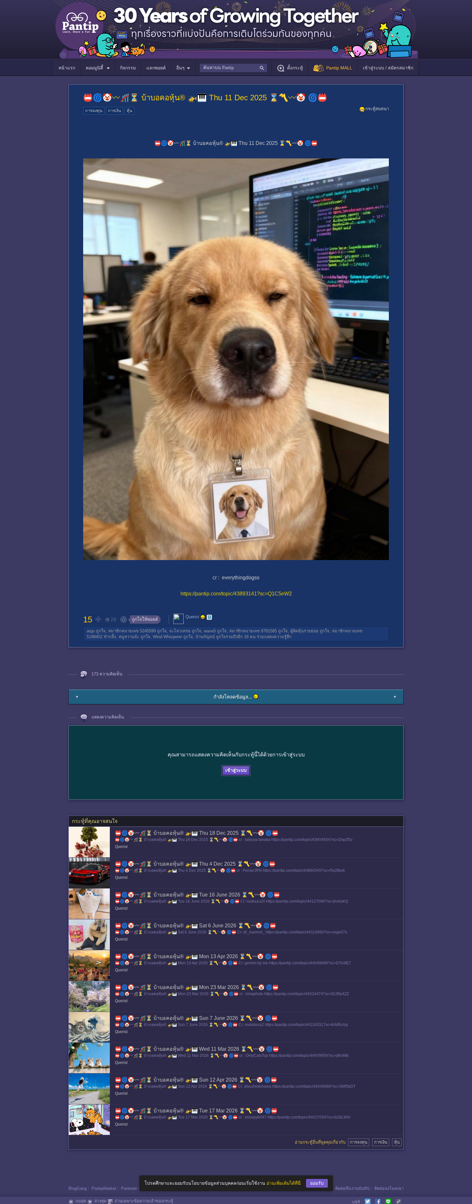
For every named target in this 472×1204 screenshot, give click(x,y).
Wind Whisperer (167, 636)
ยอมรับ (317, 1183)
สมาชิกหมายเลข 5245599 (132, 631)
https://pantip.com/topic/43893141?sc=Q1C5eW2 (236, 593)
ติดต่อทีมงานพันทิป (352, 1188)
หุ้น (129, 110)
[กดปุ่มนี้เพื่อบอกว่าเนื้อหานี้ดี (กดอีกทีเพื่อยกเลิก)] (97, 619)
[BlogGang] (209, 617)
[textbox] (233, 68)
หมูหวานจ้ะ (128, 636)
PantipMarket (104, 1188)
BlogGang (77, 1188)
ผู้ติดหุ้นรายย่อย (304, 631)
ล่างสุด (100, 1201)
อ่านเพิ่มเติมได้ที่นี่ (284, 1183)
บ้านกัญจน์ (205, 636)
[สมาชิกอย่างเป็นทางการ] (202, 617)
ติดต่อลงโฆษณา (389, 1188)
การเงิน (114, 110)
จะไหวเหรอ (179, 631)
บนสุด (80, 1201)
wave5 (210, 631)
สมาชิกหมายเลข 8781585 (253, 631)
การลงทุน (93, 110)
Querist (192, 617)
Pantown (129, 1188)
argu (91, 631)
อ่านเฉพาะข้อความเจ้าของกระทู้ (144, 1201)
